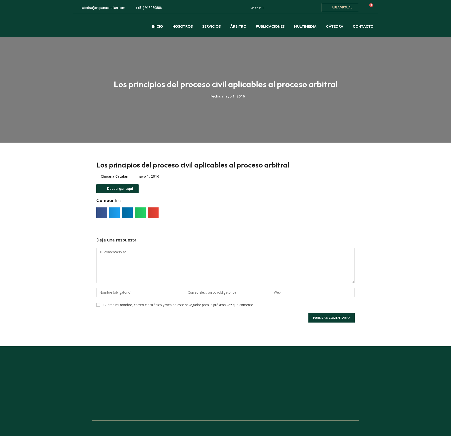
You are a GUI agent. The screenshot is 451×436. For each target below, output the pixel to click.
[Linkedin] (312, 6)
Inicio (157, 26)
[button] (340, 7)
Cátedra (334, 26)
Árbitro (238, 26)
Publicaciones (270, 26)
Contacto (363, 26)
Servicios (211, 26)
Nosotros (182, 26)
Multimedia (305, 26)
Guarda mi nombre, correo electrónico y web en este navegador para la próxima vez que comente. (178, 305)
